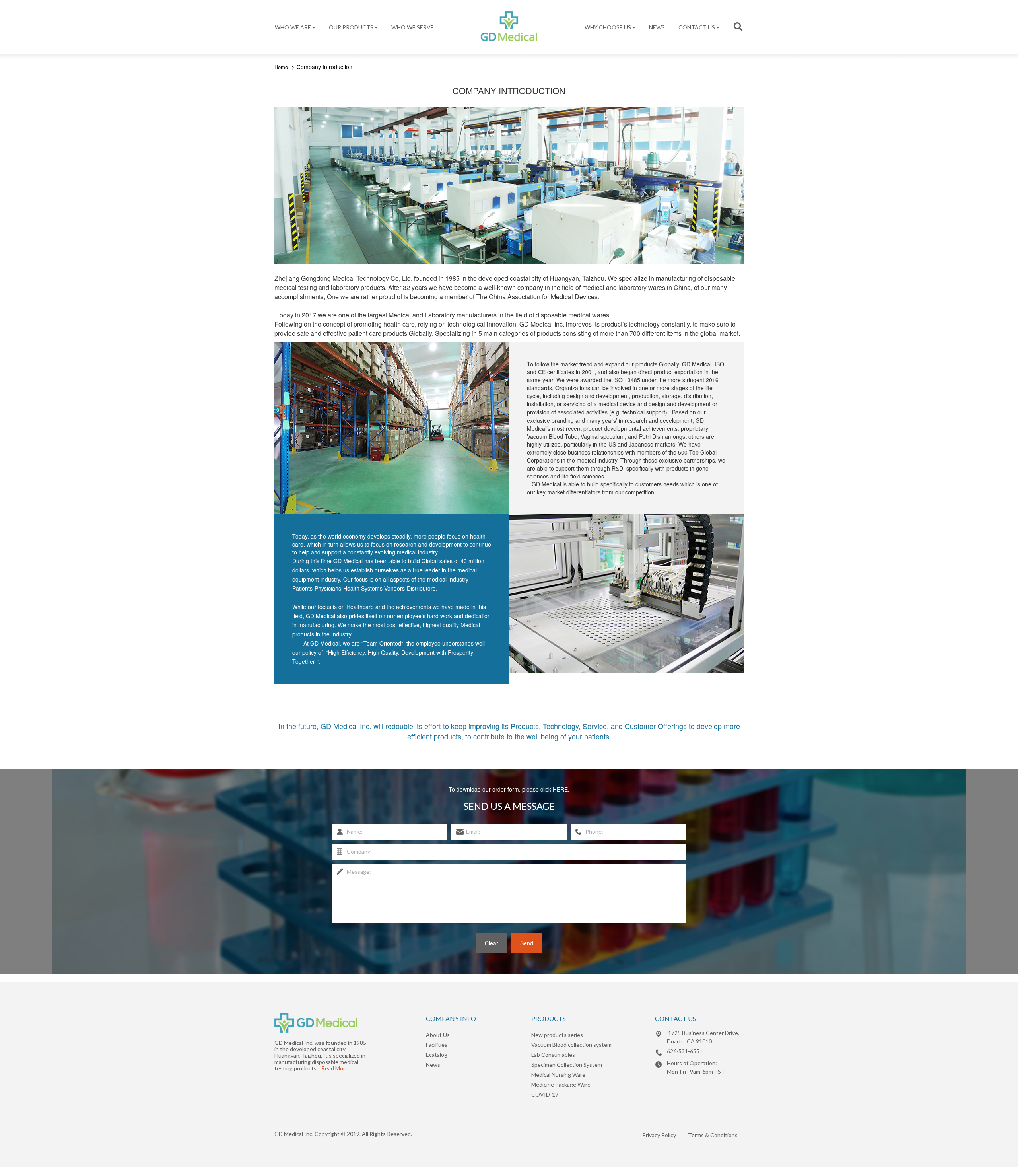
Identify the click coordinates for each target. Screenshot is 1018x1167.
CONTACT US (697, 27)
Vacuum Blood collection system (571, 1044)
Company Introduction (324, 67)
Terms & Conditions (713, 1135)
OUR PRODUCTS (352, 27)
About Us (438, 1034)
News (433, 1064)
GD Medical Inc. (293, 1133)
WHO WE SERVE (412, 27)
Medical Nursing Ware (558, 1074)
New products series (557, 1034)
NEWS (657, 27)
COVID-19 (544, 1094)
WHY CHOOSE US (608, 27)
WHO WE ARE (293, 27)
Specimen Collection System (566, 1064)
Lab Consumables (553, 1054)
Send (526, 943)
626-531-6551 (685, 1051)
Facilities (436, 1044)
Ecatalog (436, 1054)
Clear (491, 943)
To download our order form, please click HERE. (509, 789)
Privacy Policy (659, 1135)
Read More (334, 1068)
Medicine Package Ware (561, 1084)
